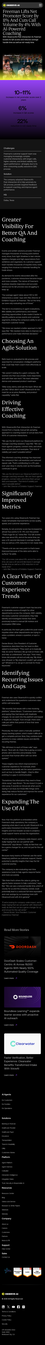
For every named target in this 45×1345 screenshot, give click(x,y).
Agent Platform (7, 1163)
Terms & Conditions (9, 1312)
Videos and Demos (8, 1202)
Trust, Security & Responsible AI (13, 1183)
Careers (4, 1228)
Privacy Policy (6, 1316)
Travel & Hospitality (8, 1144)
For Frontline (6, 1104)
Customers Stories (8, 1152)
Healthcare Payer (8, 1132)
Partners (5, 1236)
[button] (40, 5)
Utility (3, 1148)
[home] (12, 5)
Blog (3, 1197)
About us (5, 1224)
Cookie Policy (6, 1320)
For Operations (7, 1108)
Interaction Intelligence (10, 1175)
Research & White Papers (11, 1206)
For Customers (7, 1100)
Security (5, 1324)
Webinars (5, 1210)
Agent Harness (7, 1167)
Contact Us (6, 1257)
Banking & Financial (8, 1124)
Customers (6, 1232)
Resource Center (8, 1193)
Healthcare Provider (8, 1128)
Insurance (5, 1136)
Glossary (5, 1214)
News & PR (6, 1240)
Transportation (7, 1140)
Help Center (6, 1249)
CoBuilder (5, 1171)
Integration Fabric (8, 1179)
